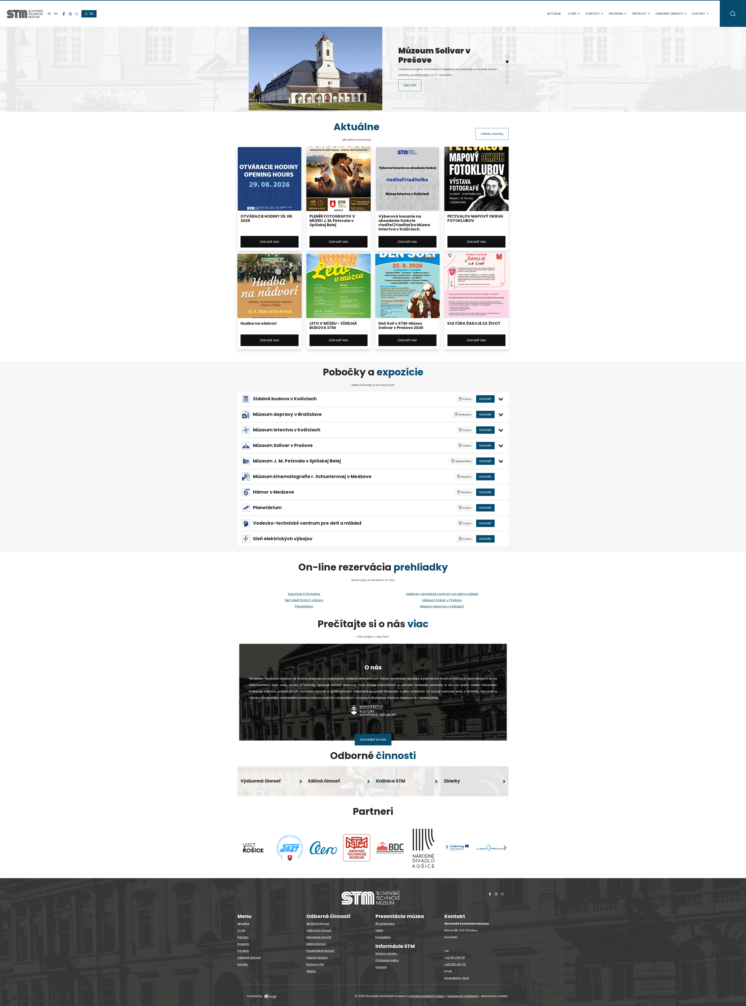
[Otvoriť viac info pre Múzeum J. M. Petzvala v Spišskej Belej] (501, 461)
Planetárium (267, 507)
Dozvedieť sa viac (373, 739)
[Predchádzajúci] (245, 848)
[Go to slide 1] (507, 56)
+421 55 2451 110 (454, 958)
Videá (379, 930)
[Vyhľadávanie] (733, 14)
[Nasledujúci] (505, 848)
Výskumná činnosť (318, 930)
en (56, 13)
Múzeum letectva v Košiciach (286, 430)
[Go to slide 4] (507, 71)
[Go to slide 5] (507, 76)
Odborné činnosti (669, 13)
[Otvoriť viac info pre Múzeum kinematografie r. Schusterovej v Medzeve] (501, 476)
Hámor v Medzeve (273, 492)
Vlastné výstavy (317, 958)
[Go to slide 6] (507, 81)
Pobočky (593, 13)
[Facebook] (63, 13)
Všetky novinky (492, 134)
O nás (572, 13)
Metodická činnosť (318, 937)
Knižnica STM (315, 964)
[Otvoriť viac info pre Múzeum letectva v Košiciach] (501, 430)
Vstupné (381, 967)
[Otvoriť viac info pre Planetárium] (501, 507)
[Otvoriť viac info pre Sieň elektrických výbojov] (501, 538)
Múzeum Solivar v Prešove (283, 445)
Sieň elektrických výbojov (282, 538)
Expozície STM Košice (304, 594)
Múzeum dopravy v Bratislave (287, 414)
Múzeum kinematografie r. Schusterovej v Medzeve (312, 476)
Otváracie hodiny (387, 960)
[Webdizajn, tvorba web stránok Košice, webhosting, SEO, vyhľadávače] (270, 996)
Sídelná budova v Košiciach (285, 398)
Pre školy (639, 13)
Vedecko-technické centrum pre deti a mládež (307, 523)
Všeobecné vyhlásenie (462, 996)
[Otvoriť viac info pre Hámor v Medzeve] (501, 492)
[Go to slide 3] (507, 66)
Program (616, 13)
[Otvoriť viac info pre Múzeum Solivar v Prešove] (501, 445)
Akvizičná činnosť (317, 924)
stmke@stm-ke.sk (456, 978)
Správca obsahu (386, 953)
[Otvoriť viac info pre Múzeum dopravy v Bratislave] (501, 414)
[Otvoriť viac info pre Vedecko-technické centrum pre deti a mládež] (501, 523)
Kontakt (698, 13)
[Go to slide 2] (507, 61)
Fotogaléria (382, 937)
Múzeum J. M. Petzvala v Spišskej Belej (297, 461)
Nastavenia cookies (494, 996)
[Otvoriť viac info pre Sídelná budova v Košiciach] (501, 398)
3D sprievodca (385, 924)
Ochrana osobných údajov (427, 996)
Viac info (409, 86)
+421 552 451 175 (455, 964)
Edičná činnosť (316, 944)
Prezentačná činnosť (320, 951)
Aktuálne (554, 13)
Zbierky (311, 971)
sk (49, 13)
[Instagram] (70, 13)
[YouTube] (76, 13)
